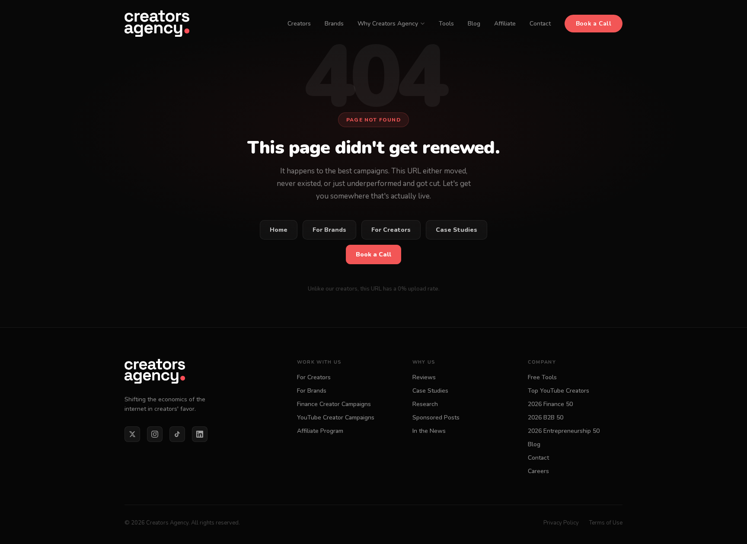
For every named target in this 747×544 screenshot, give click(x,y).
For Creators (391, 230)
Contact (540, 23)
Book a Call (593, 23)
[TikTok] (177, 434)
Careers (538, 471)
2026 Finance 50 (550, 404)
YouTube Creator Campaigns (335, 417)
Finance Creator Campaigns (334, 404)
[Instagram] (155, 434)
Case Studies (456, 230)
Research (425, 404)
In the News (429, 431)
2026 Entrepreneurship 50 (564, 431)
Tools (446, 23)
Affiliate (505, 23)
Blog (474, 23)
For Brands (329, 230)
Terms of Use (605, 523)
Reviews (424, 377)
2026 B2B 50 (545, 417)
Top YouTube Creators (558, 391)
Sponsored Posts (436, 417)
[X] (132, 434)
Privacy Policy (561, 523)
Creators (299, 23)
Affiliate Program (320, 431)
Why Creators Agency (388, 23)
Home (278, 230)
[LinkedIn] (200, 434)
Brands (334, 23)
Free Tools (542, 377)
